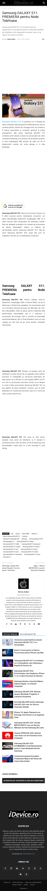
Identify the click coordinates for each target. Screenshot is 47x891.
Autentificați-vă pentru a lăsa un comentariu (24, 780)
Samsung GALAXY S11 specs (32, 554)
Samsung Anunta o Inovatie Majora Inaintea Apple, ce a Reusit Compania (28, 683)
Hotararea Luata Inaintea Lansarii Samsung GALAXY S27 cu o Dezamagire (28, 642)
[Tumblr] (26, 624)
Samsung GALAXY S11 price (11, 552)
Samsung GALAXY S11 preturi (29, 549)
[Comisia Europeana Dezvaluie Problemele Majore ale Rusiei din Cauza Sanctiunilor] (7, 758)
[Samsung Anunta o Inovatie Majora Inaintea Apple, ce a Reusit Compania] (7, 684)
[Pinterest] (21, 624)
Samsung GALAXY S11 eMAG (11, 544)
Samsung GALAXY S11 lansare (31, 546)
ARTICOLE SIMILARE (10, 634)
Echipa (26, 884)
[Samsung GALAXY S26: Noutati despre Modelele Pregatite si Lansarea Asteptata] (7, 694)
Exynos (18, 533)
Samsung (11, 8)
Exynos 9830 (25, 533)
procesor (25, 536)
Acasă (4, 8)
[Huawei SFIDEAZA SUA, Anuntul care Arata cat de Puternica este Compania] (7, 735)
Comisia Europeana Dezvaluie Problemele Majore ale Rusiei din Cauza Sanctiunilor (28, 758)
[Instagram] (12, 624)
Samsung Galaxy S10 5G (36, 539)
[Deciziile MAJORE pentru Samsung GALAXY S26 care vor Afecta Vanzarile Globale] (7, 704)
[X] (30, 624)
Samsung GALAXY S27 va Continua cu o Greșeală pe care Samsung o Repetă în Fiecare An (28, 663)
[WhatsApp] (40, 868)
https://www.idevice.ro (23, 595)
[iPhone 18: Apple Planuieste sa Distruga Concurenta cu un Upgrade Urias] (7, 715)
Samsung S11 (7, 557)
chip (12, 533)
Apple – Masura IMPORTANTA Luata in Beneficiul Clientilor (37, 568)
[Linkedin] (16, 624)
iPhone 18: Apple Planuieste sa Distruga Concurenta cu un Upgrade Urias (29, 714)
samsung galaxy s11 (8, 541)
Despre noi (7, 882)
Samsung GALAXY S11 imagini (11, 546)
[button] (3, 3)
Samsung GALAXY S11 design (25, 541)
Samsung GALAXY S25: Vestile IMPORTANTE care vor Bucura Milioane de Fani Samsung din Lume (29, 725)
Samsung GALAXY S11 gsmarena (31, 544)
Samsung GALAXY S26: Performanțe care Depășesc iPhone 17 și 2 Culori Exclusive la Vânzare (29, 673)
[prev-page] (3, 766)
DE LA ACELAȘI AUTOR (28, 634)
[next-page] (7, 766)
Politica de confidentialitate (33, 882)
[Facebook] (7, 624)
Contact (32, 884)
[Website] (35, 624)
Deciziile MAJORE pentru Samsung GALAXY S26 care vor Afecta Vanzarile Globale (29, 704)
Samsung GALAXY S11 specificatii (12, 554)
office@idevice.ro (29, 854)
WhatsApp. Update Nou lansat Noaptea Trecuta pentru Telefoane (10, 568)
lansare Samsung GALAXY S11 (11, 536)
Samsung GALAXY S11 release (29, 552)
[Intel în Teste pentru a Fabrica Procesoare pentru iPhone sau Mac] (7, 652)
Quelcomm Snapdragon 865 (11, 539)
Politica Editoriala (18, 882)
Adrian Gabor (11, 39)
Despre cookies (17, 884)
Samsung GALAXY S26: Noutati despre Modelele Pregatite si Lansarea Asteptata (27, 694)
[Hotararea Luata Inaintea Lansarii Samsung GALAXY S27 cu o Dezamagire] (7, 642)
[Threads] (26, 874)
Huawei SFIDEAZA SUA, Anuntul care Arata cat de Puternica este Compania (28, 735)
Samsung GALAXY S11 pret (10, 549)
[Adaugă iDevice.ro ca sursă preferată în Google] (23, 206)
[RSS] (23, 868)
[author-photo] (23, 589)
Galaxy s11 (34, 533)
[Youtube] (39, 624)
